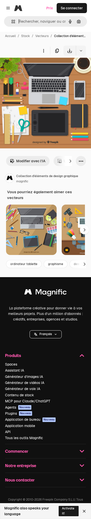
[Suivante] (70, 161)
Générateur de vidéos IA (24, 382)
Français (45, 334)
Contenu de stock (19, 395)
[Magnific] (45, 293)
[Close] (84, 511)
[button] (46, 334)
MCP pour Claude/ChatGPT (27, 401)
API (8, 432)
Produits (13, 355)
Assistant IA (14, 370)
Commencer (16, 451)
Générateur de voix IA (22, 388)
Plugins (18, 413)
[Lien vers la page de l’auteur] (9, 179)
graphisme (55, 264)
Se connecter (72, 8)
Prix (49, 8)
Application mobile (20, 426)
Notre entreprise (20, 465)
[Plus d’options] (43, 51)
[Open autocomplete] (11, 21)
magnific (22, 181)
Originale (33, 67)
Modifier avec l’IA (31, 161)
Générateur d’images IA (24, 376)
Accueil (10, 36)
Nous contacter (20, 479)
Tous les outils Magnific (24, 438)
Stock (25, 36)
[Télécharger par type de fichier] (81, 51)
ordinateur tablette (23, 264)
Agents (17, 407)
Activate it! (68, 510)
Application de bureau (30, 419)
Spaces (11, 364)
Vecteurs (42, 36)
